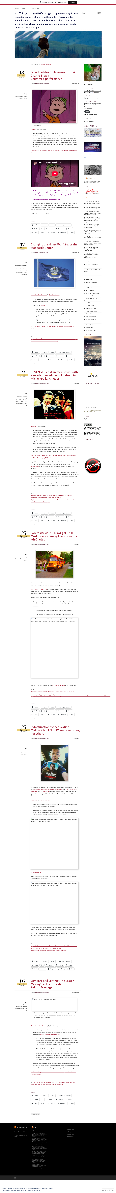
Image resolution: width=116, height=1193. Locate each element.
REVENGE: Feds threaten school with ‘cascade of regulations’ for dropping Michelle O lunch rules (54, 375)
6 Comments (75, 544)
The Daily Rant (89, 322)
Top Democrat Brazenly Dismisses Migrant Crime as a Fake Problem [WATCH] (39, 1165)
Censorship (19, 751)
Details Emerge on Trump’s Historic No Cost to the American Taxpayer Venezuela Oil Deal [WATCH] (39, 1140)
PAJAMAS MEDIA (90, 305)
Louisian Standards (23, 270)
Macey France (35, 589)
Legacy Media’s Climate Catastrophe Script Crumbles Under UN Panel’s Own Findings (39, 1131)
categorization (35, 466)
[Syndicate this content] (86, 178)
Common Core (19, 269)
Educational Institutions (22, 396)
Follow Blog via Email (91, 101)
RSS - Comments (90, 121)
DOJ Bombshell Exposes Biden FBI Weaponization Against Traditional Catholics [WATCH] (39, 1152)
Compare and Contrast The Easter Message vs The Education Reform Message (52, 984)
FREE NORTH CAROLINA (91, 282)
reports (43, 305)
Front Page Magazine (21, 1127)
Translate (96, 92)
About (17, 8)
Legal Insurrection (90, 290)
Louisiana (18, 272)
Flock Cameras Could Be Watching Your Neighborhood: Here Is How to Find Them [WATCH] (39, 1161)
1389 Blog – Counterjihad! (92, 264)
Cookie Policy (37, 1190)
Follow (87, 111)
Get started (72, 2)
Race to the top (24, 274)
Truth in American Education (39, 295)
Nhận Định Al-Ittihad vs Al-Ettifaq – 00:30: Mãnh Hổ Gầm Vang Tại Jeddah (91, 249)
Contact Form (25, 8)
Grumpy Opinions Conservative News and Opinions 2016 (92, 411)
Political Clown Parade (91, 308)
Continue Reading (36, 872)
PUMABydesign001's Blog (32, 13)
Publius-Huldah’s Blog (91, 311)
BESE (16, 265)
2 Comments (76, 383)
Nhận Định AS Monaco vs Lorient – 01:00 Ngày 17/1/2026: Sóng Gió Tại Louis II (92, 237)
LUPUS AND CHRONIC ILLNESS (93, 293)
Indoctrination (18, 753)
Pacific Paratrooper (90, 302)
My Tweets (86, 418)
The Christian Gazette (91, 319)
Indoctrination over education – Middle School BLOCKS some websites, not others (55, 730)
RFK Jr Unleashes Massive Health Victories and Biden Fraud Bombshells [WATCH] (39, 1144)
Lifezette (35, 1127)
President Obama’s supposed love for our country (48, 789)
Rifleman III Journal (90, 313)
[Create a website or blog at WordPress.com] (15, 1177)
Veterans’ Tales (91, 178)
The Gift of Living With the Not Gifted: (50, 1034)
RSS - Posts (88, 118)
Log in (68, 1131)
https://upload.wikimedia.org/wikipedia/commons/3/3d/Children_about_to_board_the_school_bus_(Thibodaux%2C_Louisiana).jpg (71, 696)
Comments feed (70, 1134)
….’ (73, 614)
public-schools (23, 96)
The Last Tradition (90, 324)
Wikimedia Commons (58, 685)
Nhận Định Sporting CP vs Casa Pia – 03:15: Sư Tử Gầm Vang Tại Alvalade (92, 203)
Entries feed (69, 1132)
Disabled (25, 1004)
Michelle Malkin (89, 296)
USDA (26, 405)
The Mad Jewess (89, 327)
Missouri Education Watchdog (39, 1026)
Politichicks (43, 589)
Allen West (46, 791)
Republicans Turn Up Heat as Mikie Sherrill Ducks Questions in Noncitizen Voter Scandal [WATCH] (39, 1135)
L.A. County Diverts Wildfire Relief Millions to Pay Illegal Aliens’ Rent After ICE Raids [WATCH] (38, 1156)
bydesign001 (38, 83)
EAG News (34, 129)
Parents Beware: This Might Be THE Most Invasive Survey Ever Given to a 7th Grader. (54, 536)
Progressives (24, 753)
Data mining (24, 557)
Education (17, 96)
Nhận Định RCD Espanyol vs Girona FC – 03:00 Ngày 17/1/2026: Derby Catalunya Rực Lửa (92, 213)
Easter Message (18, 1006)
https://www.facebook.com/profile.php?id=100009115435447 (48, 950)
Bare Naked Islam (90, 267)
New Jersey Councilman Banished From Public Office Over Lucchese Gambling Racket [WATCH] (39, 1148)
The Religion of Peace (91, 330)
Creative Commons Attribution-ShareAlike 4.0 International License (92, 430)
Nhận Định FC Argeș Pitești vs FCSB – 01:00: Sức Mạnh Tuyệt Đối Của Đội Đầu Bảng (92, 243)
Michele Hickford (45, 800)
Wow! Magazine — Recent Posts (92, 199)
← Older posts (35, 1114)
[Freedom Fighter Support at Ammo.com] (85, 158)
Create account (70, 1129)
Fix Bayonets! (89, 279)
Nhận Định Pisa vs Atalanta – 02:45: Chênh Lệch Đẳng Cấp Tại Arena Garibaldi (92, 226)
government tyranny (22, 398)
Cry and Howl (89, 276)
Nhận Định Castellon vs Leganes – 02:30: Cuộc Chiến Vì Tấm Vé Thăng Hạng (92, 232)
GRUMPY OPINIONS (90, 285)
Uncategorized (45, 83)
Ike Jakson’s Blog (90, 287)
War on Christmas (23, 98)
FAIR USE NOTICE (36, 8)
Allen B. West (34, 800)
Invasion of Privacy (19, 558)
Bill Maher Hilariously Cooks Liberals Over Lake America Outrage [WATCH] (38, 1169)
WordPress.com (70, 1136)
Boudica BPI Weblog (90, 274)
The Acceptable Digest (91, 316)
